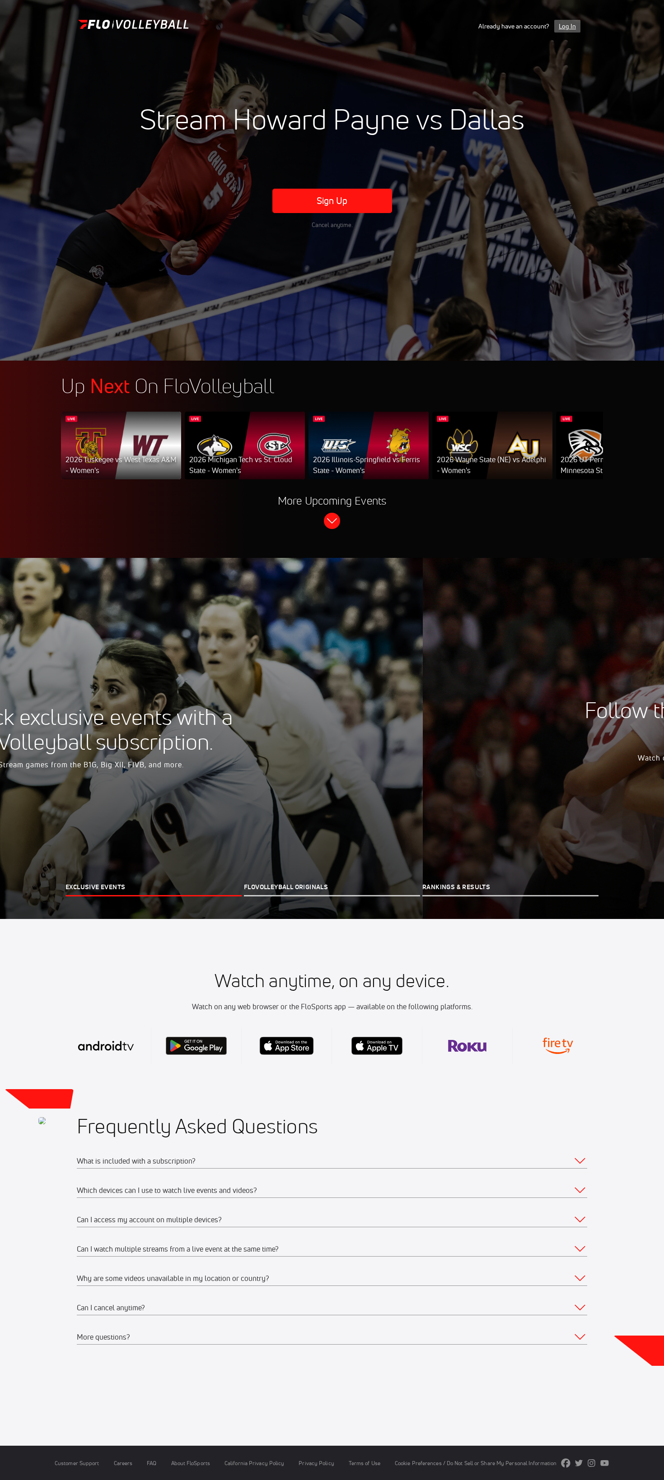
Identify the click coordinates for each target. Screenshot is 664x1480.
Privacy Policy (316, 1463)
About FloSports (190, 1463)
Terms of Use (364, 1463)
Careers (123, 1463)
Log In (567, 26)
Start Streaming (121, 454)
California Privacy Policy (254, 1463)
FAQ (151, 1463)
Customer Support (77, 1463)
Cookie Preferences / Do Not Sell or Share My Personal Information (475, 1463)
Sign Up (332, 200)
